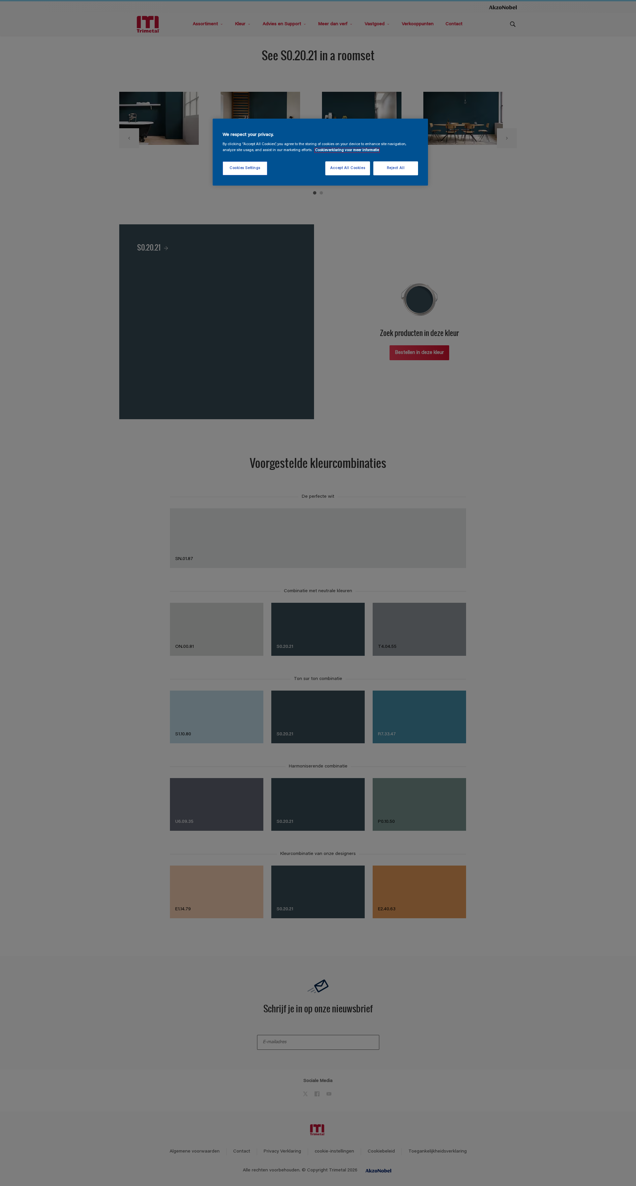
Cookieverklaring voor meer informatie (347, 150)
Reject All (396, 168)
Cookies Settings (245, 168)
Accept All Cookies (347, 168)
